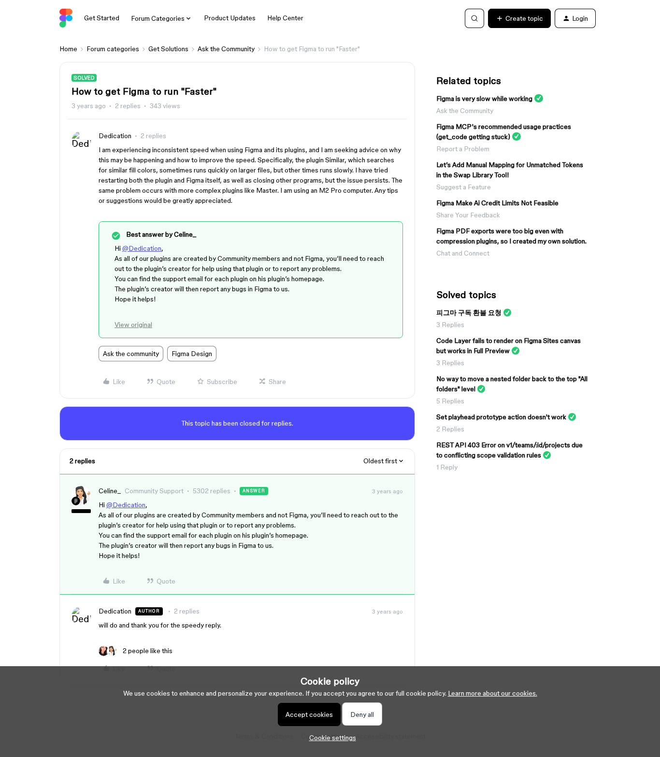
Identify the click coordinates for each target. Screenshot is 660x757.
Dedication (115, 136)
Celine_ (110, 491)
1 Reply (447, 467)
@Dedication (141, 248)
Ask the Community (226, 49)
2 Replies (450, 429)
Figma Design (192, 353)
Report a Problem (462, 149)
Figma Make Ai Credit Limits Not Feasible (497, 203)
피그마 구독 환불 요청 (469, 312)
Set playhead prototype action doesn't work (501, 417)
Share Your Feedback (468, 215)
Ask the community (131, 353)
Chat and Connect (462, 253)
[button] (519, 18)
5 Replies (450, 401)
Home (68, 49)
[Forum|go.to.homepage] (65, 18)
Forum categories (112, 49)
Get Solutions (168, 49)
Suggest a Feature (463, 187)
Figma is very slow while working (484, 98)
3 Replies (450, 325)
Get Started (101, 18)
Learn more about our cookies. (492, 693)
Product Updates (230, 18)
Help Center (285, 18)
